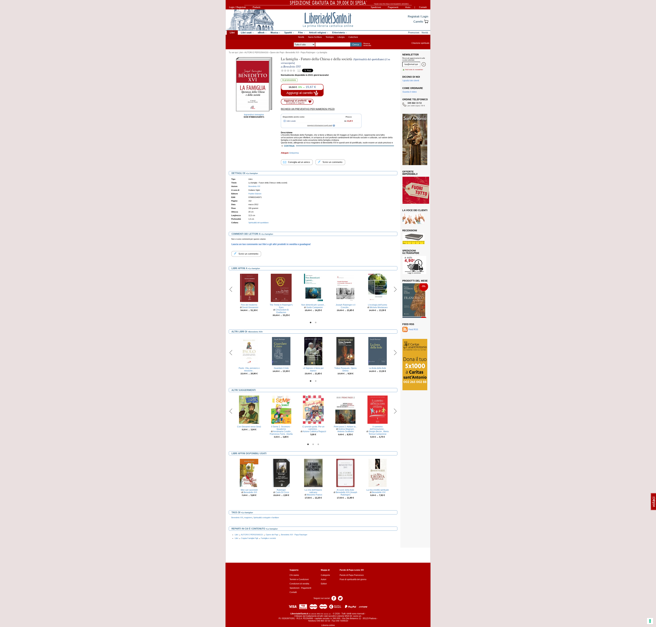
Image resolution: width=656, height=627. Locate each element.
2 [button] (315, 322)
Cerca (355, 44)
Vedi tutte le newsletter (414, 69)
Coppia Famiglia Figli (249, 538)
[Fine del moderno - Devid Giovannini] (249, 288)
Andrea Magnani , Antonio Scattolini (346, 430)
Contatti (423, 7)
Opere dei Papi (277, 52)
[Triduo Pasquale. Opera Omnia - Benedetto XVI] (345, 351)
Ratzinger (281, 490)
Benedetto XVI (250, 492)
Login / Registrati (237, 7)
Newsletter (410, 54)
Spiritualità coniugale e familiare (266, 517)
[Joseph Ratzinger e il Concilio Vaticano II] (345, 288)
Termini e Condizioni (299, 579)
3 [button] (318, 444)
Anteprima (294, 153)
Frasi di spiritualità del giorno (353, 579)
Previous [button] (231, 289)
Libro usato (291, 121)
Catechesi (353, 37)
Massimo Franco (314, 495)
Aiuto (407, 7)
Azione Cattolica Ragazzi (314, 431)
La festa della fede (377, 368)
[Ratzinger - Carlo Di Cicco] (281, 472)
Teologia (330, 37)
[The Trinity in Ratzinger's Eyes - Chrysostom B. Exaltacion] (281, 288)
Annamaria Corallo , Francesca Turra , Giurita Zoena (281, 434)
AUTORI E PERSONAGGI (256, 52)
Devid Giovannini (250, 307)
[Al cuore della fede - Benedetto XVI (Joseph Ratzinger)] (345, 472)
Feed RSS (408, 324)
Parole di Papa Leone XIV (352, 570)
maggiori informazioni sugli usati (319, 125)
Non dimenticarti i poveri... (313, 305)
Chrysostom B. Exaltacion (282, 311)
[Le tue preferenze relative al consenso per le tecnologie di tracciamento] (650, 621)
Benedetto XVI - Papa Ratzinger (300, 52)
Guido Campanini (314, 307)
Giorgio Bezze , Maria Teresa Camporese (379, 432)
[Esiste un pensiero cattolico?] (414, 300)
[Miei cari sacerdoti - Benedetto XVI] (249, 472)
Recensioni (409, 230)
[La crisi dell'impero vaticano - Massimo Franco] (313, 472)
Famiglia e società (268, 538)
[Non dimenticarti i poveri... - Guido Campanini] (313, 288)
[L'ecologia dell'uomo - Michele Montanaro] (377, 288)
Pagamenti (393, 7)
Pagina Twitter (340, 598)
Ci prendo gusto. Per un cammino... (313, 427)
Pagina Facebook (333, 598)
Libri (241, 52)
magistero (248, 517)
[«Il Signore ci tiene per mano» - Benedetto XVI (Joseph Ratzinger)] (313, 351)
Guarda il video (409, 92)
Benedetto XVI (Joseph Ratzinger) (346, 493)
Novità (301, 37)
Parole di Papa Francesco (352, 575)
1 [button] (310, 322)
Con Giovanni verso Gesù (249, 426)
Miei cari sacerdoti (249, 490)
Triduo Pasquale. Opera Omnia (345, 369)
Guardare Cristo (281, 368)
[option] (249, 293)
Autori (323, 579)
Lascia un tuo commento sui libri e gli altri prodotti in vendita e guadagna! (271, 244)
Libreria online (328, 625)
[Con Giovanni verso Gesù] (249, 409)
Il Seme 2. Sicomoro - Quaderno (281, 427)
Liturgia (341, 37)
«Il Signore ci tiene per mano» (313, 369)
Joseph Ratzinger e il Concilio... (345, 306)
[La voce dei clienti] (413, 218)
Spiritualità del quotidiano (258, 223)
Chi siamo (294, 575)
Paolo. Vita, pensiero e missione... (249, 369)
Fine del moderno (249, 305)
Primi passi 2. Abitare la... (345, 426)
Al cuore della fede (345, 490)
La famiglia (322, 52)
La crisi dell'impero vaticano (313, 491)
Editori (324, 584)
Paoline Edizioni (254, 194)
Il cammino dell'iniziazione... (377, 427)
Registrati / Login (418, 16)
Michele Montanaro (379, 307)
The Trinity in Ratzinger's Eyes (281, 306)
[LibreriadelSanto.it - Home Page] (328, 20)
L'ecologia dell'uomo (377, 305)
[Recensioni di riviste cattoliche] (413, 238)
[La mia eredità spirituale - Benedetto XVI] (377, 472)
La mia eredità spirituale (377, 490)
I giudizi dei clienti (410, 80)
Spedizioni (376, 7)
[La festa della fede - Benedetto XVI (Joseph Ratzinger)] (377, 351)
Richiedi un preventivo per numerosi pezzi (308, 109)
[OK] (424, 64)
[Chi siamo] (250, 19)
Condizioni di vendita (299, 584)
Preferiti (256, 7)
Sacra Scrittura (315, 37)
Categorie (325, 575)
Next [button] (395, 289)
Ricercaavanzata (367, 44)
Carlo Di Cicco (282, 492)
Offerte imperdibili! (410, 172)
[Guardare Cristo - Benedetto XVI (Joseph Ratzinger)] (281, 351)
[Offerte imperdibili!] (417, 190)
